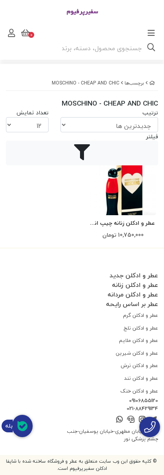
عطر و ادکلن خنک (139, 391)
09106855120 (143, 401)
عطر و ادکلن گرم (140, 315)
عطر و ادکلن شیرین (137, 353)
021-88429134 (142, 409)
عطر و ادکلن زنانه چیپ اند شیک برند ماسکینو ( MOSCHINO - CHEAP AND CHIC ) (123, 223)
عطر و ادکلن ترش (139, 365)
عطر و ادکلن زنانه (135, 284)
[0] (24, 33)
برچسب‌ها (134, 83)
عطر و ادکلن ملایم (138, 340)
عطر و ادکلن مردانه (132, 294)
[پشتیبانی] (130, 420)
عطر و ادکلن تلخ (141, 328)
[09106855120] (149, 427)
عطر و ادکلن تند (141, 378)
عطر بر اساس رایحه (132, 304)
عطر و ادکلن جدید (133, 275)
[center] (151, 48)
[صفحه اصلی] (152, 83)
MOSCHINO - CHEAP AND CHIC (85, 83)
